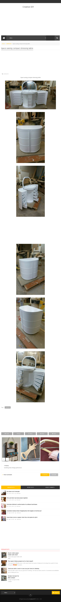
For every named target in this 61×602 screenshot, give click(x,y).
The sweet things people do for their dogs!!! (20, 561)
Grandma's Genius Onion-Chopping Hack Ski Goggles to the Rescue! (24, 511)
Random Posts (11, 487)
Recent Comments (50, 487)
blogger (54, 474)
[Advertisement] (30, 22)
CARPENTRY (8, 43)
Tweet (7, 433)
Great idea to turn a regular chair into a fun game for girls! (22, 517)
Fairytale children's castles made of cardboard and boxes (22, 504)
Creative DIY (28, 7)
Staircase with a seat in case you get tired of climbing (23, 568)
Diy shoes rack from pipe (13, 491)
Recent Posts (30, 487)
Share (19, 433)
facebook (44, 474)
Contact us (56, 592)
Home (3, 43)
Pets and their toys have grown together (17, 498)
